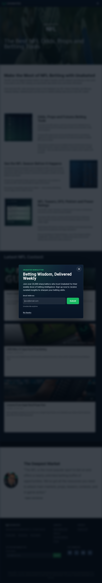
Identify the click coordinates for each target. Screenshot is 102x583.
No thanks (27, 313)
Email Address (28, 296)
